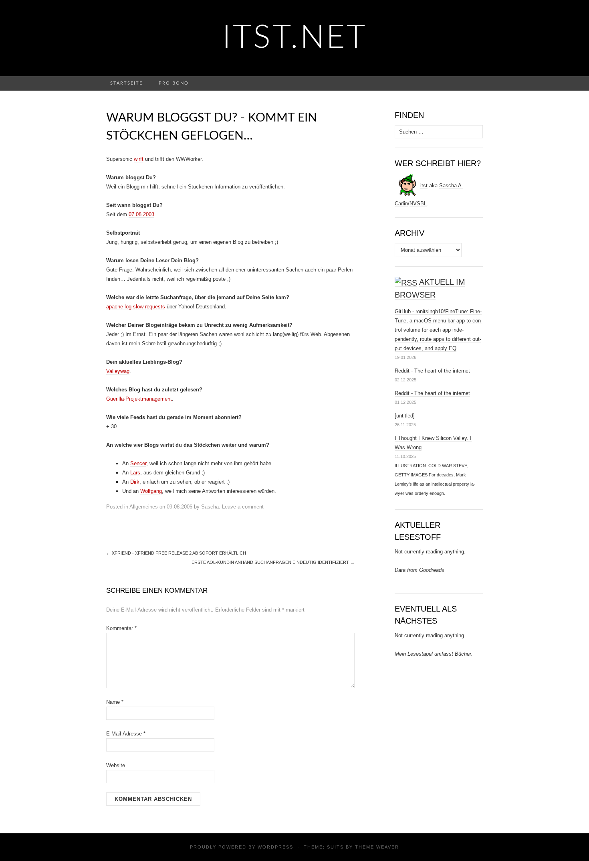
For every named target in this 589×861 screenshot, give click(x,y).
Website (115, 765)
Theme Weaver (377, 847)
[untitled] (405, 416)
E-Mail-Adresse (125, 734)
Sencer (138, 463)
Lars (135, 473)
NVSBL (418, 204)
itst (424, 185)
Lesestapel (420, 654)
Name (114, 702)
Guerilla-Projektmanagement (139, 399)
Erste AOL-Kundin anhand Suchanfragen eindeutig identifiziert (273, 562)
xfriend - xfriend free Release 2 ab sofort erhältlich (176, 553)
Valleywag (117, 371)
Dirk (134, 482)
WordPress (275, 847)
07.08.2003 (141, 214)
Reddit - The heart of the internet (432, 371)
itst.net (294, 38)
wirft (138, 159)
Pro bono (174, 83)
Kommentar (121, 628)
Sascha (210, 507)
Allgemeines (143, 507)
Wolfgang (151, 491)
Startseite (126, 83)
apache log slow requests (135, 307)
